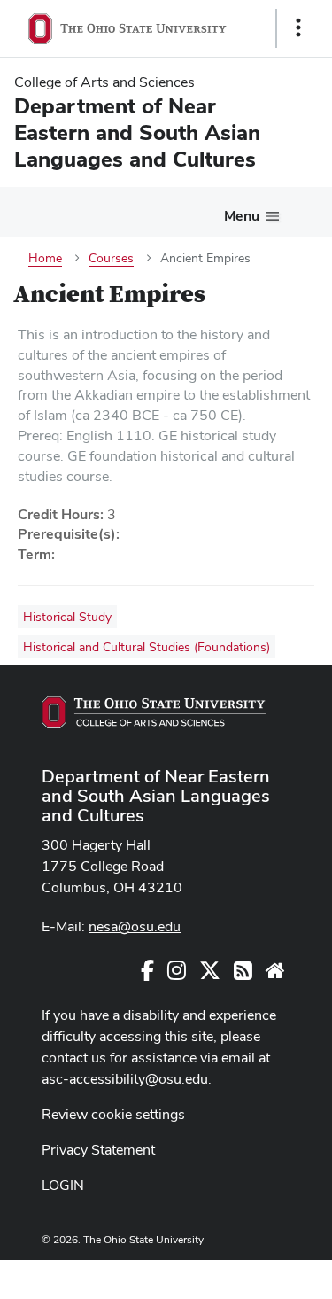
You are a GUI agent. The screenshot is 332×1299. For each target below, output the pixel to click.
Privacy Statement (98, 1149)
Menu (241, 215)
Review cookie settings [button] (113, 1114)
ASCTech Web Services (235, 1275)
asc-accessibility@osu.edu (125, 1079)
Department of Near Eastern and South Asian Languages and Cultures (156, 796)
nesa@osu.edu (135, 926)
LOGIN (63, 1185)
